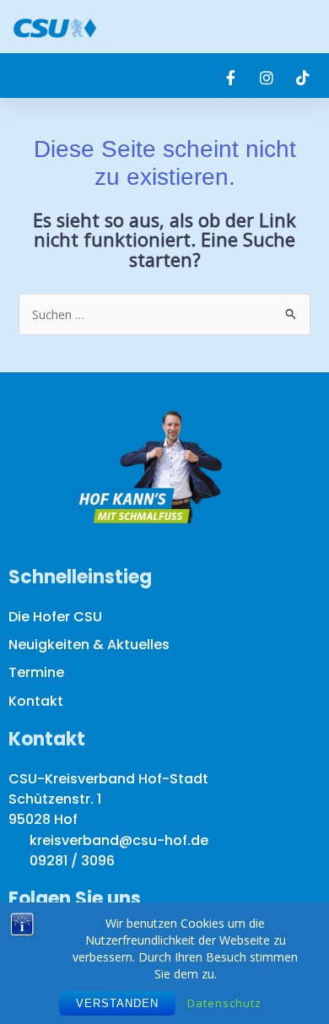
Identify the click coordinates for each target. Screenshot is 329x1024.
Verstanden (117, 1003)
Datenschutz (224, 1002)
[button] (304, 27)
